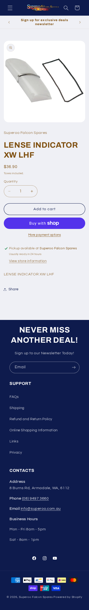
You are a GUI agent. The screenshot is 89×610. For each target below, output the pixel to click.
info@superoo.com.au (41, 508)
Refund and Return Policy (30, 419)
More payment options (44, 235)
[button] (10, 7)
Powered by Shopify (67, 597)
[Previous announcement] (9, 22)
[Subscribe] (73, 367)
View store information (28, 261)
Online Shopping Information (33, 430)
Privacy (15, 452)
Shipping (16, 408)
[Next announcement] (80, 22)
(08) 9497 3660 (35, 498)
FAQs (14, 397)
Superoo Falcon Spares (36, 597)
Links (13, 441)
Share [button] (14, 289)
